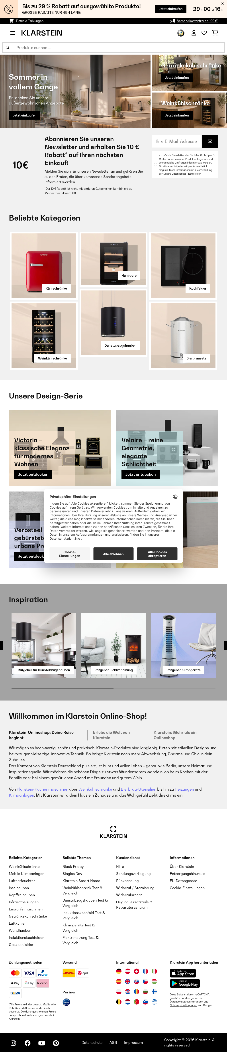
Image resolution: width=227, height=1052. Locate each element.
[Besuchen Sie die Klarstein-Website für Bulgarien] (145, 991)
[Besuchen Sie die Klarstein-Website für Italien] (154, 971)
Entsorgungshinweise (187, 873)
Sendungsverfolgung (133, 873)
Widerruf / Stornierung (135, 888)
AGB (113, 1042)
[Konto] (194, 33)
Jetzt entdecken (33, 474)
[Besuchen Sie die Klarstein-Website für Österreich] (127, 971)
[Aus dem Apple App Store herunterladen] (183, 973)
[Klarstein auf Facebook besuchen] (27, 1043)
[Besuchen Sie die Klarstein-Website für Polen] (118, 991)
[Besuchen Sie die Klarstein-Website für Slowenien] (145, 1002)
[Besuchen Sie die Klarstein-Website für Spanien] (118, 981)
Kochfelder (197, 288)
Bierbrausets (196, 358)
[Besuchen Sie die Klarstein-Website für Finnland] (154, 991)
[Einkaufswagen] (215, 33)
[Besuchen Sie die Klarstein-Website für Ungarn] (154, 981)
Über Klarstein (182, 866)
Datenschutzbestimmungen (186, 1001)
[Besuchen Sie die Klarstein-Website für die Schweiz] (136, 971)
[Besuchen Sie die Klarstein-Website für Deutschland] (118, 971)
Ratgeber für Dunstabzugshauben (44, 670)
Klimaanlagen (21, 795)
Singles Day (72, 873)
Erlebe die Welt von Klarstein (111, 735)
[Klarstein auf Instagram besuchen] (13, 1043)
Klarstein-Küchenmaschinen (42, 789)
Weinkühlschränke (52, 358)
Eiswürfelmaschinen (26, 909)
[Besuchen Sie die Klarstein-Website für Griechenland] (154, 1002)
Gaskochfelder (21, 944)
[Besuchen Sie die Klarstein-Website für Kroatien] (127, 991)
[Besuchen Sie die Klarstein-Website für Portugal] (136, 1002)
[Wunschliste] (204, 33)
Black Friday (73, 866)
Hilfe (120, 866)
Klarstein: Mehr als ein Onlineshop (175, 735)
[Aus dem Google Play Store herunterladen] (185, 983)
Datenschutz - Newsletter (186, 173)
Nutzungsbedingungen (183, 1005)
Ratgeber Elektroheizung (113, 670)
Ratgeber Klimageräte (183, 670)
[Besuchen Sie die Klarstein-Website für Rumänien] (136, 991)
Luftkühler (17, 923)
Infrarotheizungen (24, 902)
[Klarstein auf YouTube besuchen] (41, 1043)
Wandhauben (20, 930)
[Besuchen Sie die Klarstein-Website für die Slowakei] (136, 981)
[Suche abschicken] (7, 47)
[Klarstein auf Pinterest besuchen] (55, 1043)
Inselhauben (19, 888)
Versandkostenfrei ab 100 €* (197, 21)
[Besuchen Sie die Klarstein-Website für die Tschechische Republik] (145, 981)
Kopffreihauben (22, 895)
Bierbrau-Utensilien (138, 789)
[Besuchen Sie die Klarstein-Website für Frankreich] (145, 971)
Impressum (133, 1042)
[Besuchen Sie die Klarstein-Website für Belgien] (118, 1002)
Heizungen (184, 789)
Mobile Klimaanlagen (26, 873)
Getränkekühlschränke (28, 916)
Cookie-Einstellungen (187, 888)
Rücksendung (127, 880)
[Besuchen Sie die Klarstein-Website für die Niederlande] (127, 1002)
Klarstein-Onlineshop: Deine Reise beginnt (41, 735)
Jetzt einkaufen (171, 9)
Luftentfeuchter (22, 880)
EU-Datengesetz (183, 880)
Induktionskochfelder (26, 937)
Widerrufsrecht (129, 895)
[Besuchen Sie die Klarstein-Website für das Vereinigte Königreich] (127, 981)
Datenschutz (92, 1042)
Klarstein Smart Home (81, 880)
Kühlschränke (56, 288)
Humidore (129, 275)
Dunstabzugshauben (120, 345)
